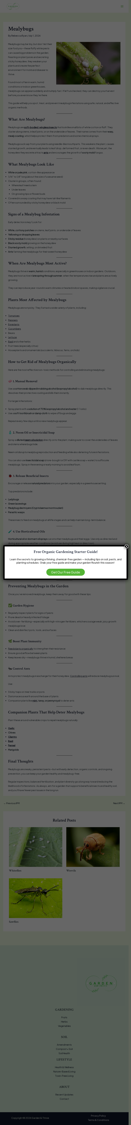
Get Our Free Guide (65, 572)
